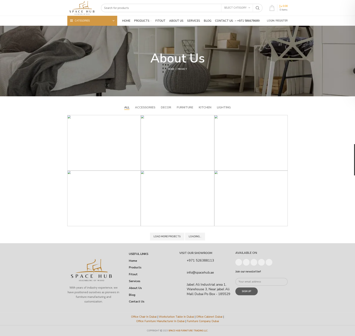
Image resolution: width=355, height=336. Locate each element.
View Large (138, 118)
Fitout (133, 274)
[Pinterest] (269, 262)
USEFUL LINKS (138, 254)
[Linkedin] (254, 262)
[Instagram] (246, 262)
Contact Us (136, 302)
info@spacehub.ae (200, 272)
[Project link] (104, 143)
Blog (132, 295)
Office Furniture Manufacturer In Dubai (160, 321)
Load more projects (167, 236)
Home (171, 69)
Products (135, 267)
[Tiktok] (261, 262)
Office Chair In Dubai (144, 317)
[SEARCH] (257, 8)
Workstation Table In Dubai (176, 317)
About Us (135, 288)
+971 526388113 (200, 260)
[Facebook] (238, 262)
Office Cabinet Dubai (209, 317)
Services (134, 281)
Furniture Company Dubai (203, 321)
